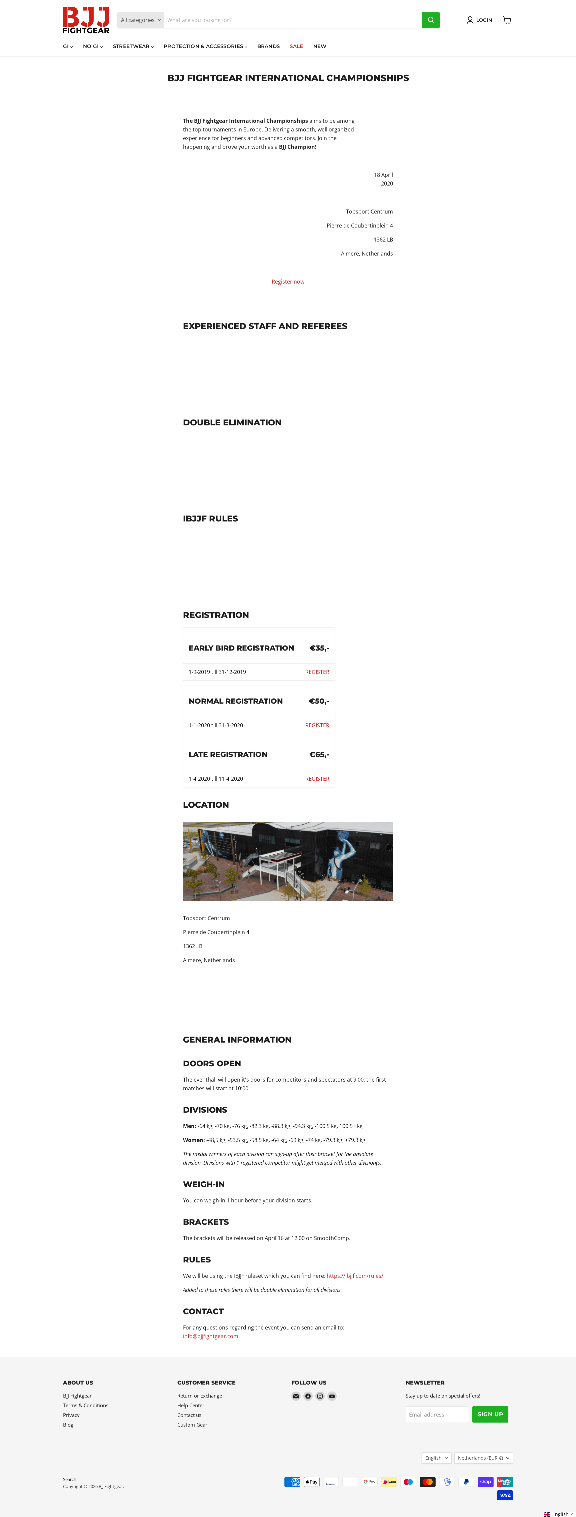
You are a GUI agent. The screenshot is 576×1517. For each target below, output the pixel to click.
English (433, 1458)
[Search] (431, 20)
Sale (296, 46)
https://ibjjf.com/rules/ (355, 1275)
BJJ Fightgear (77, 1395)
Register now (288, 281)
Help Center (190, 1405)
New (320, 46)
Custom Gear (192, 1424)
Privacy (71, 1415)
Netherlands (480, 1458)
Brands (268, 46)
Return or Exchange (199, 1395)
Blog (68, 1424)
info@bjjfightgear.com (210, 1336)
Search (69, 1479)
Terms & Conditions (85, 1405)
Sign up (490, 1414)
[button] (559, 1514)
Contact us (189, 1415)
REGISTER (317, 725)
